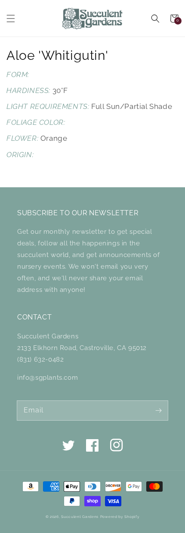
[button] (10, 18)
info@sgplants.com (47, 377)
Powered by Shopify (120, 516)
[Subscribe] (158, 410)
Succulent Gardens (80, 516)
